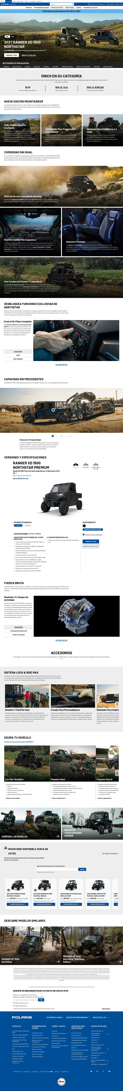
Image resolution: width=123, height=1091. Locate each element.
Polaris (2, 1)
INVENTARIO (97, 67)
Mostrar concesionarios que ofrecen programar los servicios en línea (34, 1008)
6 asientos (28, 525)
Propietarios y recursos (90, 7)
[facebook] (91, 1071)
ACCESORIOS (55, 67)
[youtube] (109, 1071)
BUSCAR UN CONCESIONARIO (83, 67)
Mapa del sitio (27, 1071)
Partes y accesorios (57, 7)
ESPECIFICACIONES (108, 67)
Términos (57, 1071)
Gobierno (39, 1)
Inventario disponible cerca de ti (17, 904)
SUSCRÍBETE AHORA (54, 1017)
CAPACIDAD (27, 67)
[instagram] (97, 1071)
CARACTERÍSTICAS (16, 67)
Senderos (8, 1)
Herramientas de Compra (41, 7)
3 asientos (18, 525)
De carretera (20, 1)
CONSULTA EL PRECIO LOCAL (29, 55)
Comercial (32, 1)
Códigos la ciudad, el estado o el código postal (28, 997)
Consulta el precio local (91, 546)
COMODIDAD (6, 67)
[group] (27, 703)
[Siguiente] (117, 704)
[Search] (72, 4)
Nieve (14, 1)
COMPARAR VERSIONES (67, 67)
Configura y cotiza (11, 55)
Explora (79, 7)
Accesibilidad (64, 1071)
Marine (26, 1)
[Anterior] (6, 704)
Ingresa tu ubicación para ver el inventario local (51, 866)
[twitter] (103, 1071)
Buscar (82, 869)
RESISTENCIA (36, 67)
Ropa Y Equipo (70, 7)
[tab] (76, 466)
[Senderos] (9, 4)
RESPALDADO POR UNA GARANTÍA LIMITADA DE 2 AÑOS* (61, 11)
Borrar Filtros (106, 1008)
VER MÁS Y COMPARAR (35, 533)
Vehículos (29, 7)
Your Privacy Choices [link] (44, 1071)
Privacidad (35, 1071)
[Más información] (46, 50)
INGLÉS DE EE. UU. (100, 1017)
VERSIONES (46, 67)
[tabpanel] (61, 517)
